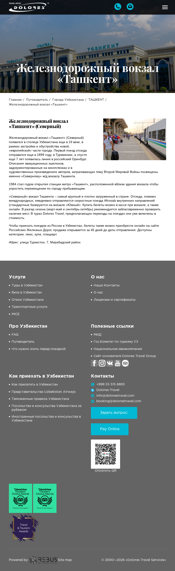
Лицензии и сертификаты (115, 299)
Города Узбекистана (68, 100)
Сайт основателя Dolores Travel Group (125, 356)
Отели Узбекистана (28, 299)
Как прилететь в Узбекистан (35, 384)
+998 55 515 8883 (110, 384)
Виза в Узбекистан (27, 292)
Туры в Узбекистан (27, 285)
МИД (97, 334)
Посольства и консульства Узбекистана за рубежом (46, 408)
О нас (98, 292)
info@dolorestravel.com (115, 395)
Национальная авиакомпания (118, 349)
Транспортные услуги (29, 307)
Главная (15, 100)
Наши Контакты (107, 285)
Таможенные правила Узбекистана (40, 399)
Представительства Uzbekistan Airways (44, 392)
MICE (16, 314)
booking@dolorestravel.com (118, 401)
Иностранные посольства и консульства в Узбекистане (46, 418)
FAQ (15, 334)
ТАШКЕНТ (96, 100)
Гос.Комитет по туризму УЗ (116, 341)
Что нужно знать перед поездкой (39, 349)
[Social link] (94, 363)
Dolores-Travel (107, 390)
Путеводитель (37, 100)
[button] (165, 7)
